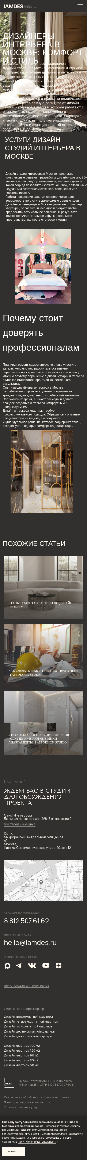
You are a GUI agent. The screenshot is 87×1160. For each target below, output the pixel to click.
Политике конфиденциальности (37, 1141)
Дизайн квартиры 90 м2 (21, 1055)
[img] (19, 965)
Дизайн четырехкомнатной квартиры (31, 1021)
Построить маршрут (19, 824)
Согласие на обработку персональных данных (37, 1097)
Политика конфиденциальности (27, 1102)
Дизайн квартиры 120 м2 (22, 1050)
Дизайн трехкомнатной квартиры (28, 1017)
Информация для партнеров (26, 985)
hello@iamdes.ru (30, 942)
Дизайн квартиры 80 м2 (21, 1060)
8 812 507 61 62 (26, 920)
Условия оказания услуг (21, 1107)
